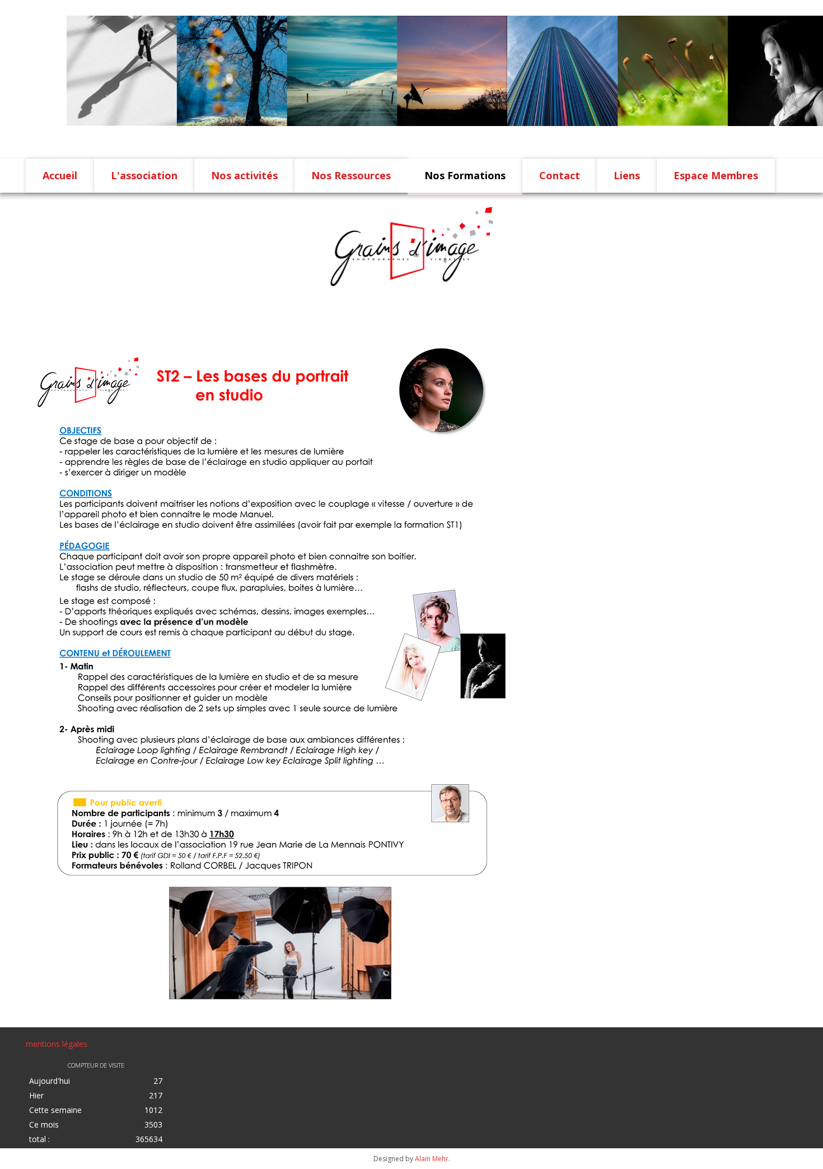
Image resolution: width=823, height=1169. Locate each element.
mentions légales (56, 1043)
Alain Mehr (431, 1158)
